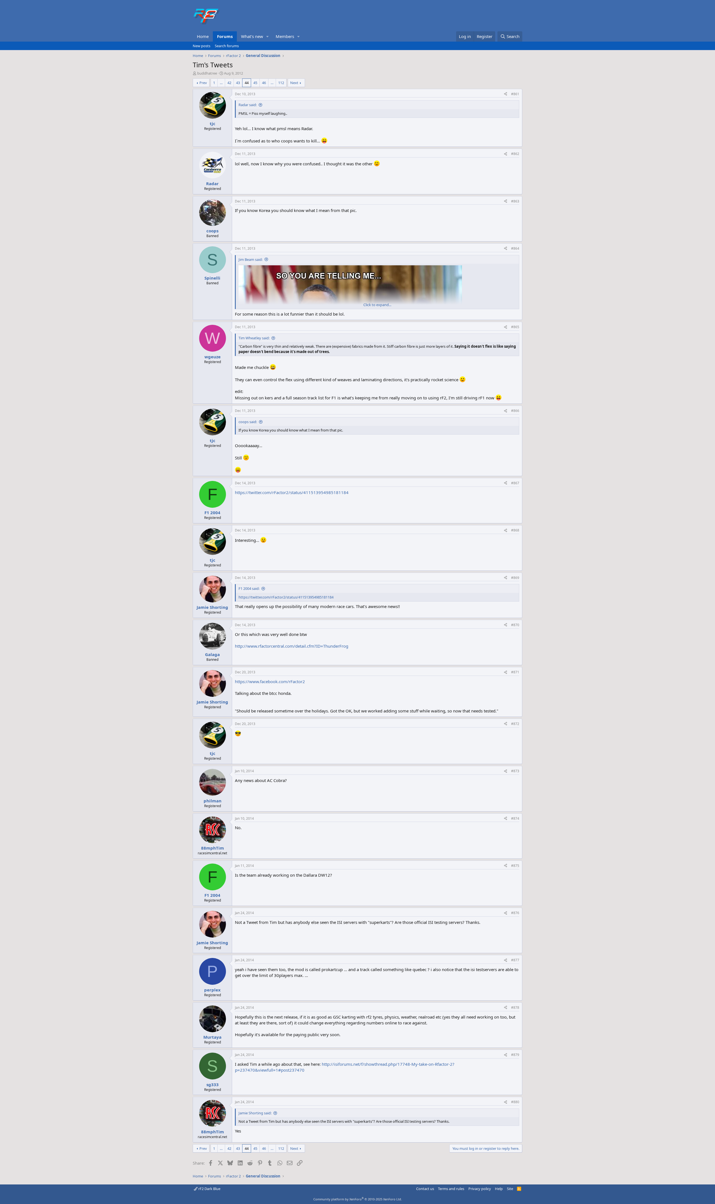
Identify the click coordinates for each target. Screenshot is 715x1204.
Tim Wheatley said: (254, 337)
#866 (515, 410)
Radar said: (248, 104)
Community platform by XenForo (357, 1199)
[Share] (505, 94)
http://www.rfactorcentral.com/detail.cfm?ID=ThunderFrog (291, 646)
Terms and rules (451, 1188)
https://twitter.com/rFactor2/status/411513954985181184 (292, 492)
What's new (252, 36)
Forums (225, 36)
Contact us (425, 1188)
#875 (515, 865)
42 (229, 82)
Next (294, 82)
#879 (515, 1054)
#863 (515, 201)
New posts (201, 45)
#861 (515, 94)
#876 (515, 912)
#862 (515, 153)
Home (203, 36)
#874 (515, 818)
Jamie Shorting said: (255, 1112)
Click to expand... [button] (377, 304)
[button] (267, 36)
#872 (515, 723)
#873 (515, 771)
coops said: (248, 421)
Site (510, 1188)
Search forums (227, 45)
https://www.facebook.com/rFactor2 (270, 681)
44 (247, 82)
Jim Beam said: (251, 259)
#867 (515, 483)
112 (281, 82)
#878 (515, 1007)
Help (499, 1188)
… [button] (221, 82)
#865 (515, 327)
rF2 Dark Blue (208, 1188)
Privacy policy (479, 1188)
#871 (515, 672)
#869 (515, 577)
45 (255, 82)
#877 (515, 960)
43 (238, 82)
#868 (515, 530)
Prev (203, 82)
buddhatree (207, 73)
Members (285, 36)
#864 (515, 248)
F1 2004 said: (249, 588)
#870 (515, 625)
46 (264, 82)
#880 (515, 1102)
